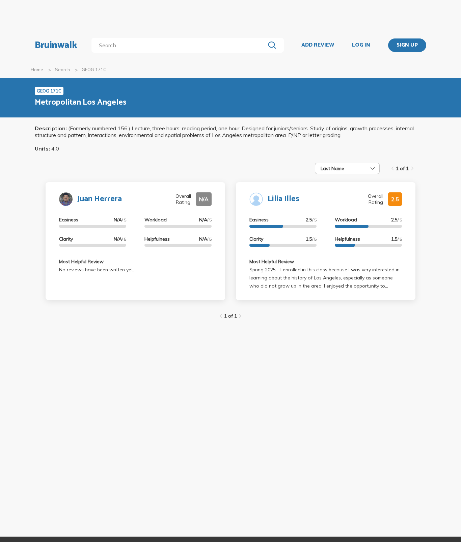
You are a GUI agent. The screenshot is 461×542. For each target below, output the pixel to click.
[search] (180, 45)
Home (37, 69)
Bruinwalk (56, 45)
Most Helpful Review (81, 262)
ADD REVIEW (317, 45)
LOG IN (361, 45)
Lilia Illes (283, 199)
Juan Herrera (99, 199)
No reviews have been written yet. (96, 270)
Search (62, 69)
